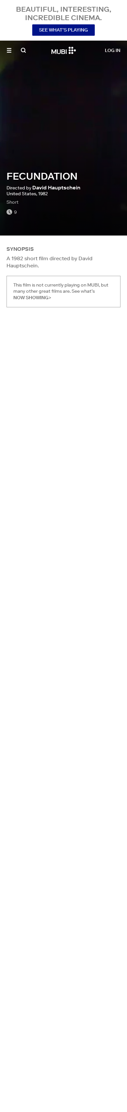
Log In (112, 50)
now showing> (32, 297)
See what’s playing (63, 30)
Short (13, 202)
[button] (9, 50)
